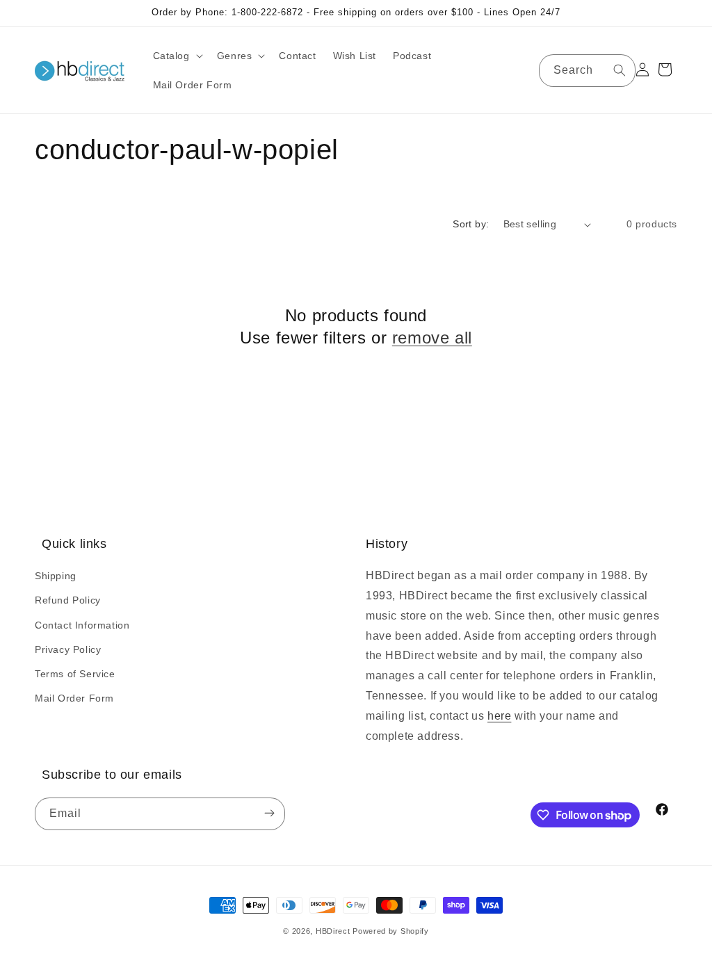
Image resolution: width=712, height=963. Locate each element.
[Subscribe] (269, 814)
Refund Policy (68, 600)
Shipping (55, 575)
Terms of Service (75, 673)
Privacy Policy (68, 649)
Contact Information (82, 625)
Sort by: (471, 223)
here (499, 716)
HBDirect (333, 931)
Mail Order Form (74, 698)
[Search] (619, 70)
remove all (432, 337)
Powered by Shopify (391, 931)
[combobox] (587, 70)
